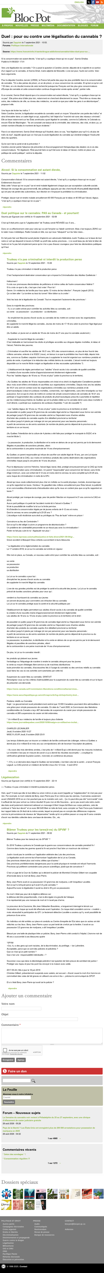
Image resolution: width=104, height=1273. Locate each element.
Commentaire (11, 1025)
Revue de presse (41, 1232)
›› (60, 1138)
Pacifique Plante (10, 1254)
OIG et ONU (8, 1248)
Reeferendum (40, 1229)
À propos (7, 25)
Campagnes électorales (13, 1226)
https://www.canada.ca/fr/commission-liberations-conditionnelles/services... (42, 688)
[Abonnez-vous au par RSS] (102, 3)
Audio (37, 1224)
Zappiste (17, 42)
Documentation (66, 25)
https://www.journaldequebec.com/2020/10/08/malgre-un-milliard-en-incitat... (43, 722)
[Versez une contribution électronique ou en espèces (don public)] (5, 1072)
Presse (35, 25)
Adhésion (69, 1229)
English (79, 2)
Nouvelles (22, 25)
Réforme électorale (11, 1256)
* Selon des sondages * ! (14, 1154)
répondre (7, 206)
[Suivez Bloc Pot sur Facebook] (93, 3)
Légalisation (8, 1243)
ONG (5, 1251)
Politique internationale (22, 45)
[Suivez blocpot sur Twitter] (89, 3)
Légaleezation (10, 777)
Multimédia (48, 25)
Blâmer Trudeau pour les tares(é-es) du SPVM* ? (38, 829)
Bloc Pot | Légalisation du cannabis (26, 13)
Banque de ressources (44, 1235)
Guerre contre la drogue (13, 1240)
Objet (4, 1014)
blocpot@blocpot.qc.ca (75, 1224)
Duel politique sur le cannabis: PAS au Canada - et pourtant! (40, 213)
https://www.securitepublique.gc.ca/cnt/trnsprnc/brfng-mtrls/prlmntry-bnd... (42, 694)
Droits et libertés (10, 1232)
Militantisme (8, 1245)
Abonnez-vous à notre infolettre (18, 1094)
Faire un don (17, 1071)
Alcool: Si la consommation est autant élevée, (31, 170)
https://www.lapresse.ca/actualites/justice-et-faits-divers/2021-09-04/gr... (40, 536)
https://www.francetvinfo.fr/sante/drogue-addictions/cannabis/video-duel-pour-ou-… (50, 51)
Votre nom (8, 1004)
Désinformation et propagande (16, 1237)
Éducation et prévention (13, 1259)
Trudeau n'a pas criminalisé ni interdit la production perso (44, 259)
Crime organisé (9, 1229)
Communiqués (40, 1226)
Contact (7, 30)
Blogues (83, 25)
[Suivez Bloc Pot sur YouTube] (97, 3)
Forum (94, 25)
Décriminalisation (10, 1235)
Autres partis (8, 1224)
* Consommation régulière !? (16, 1158)
